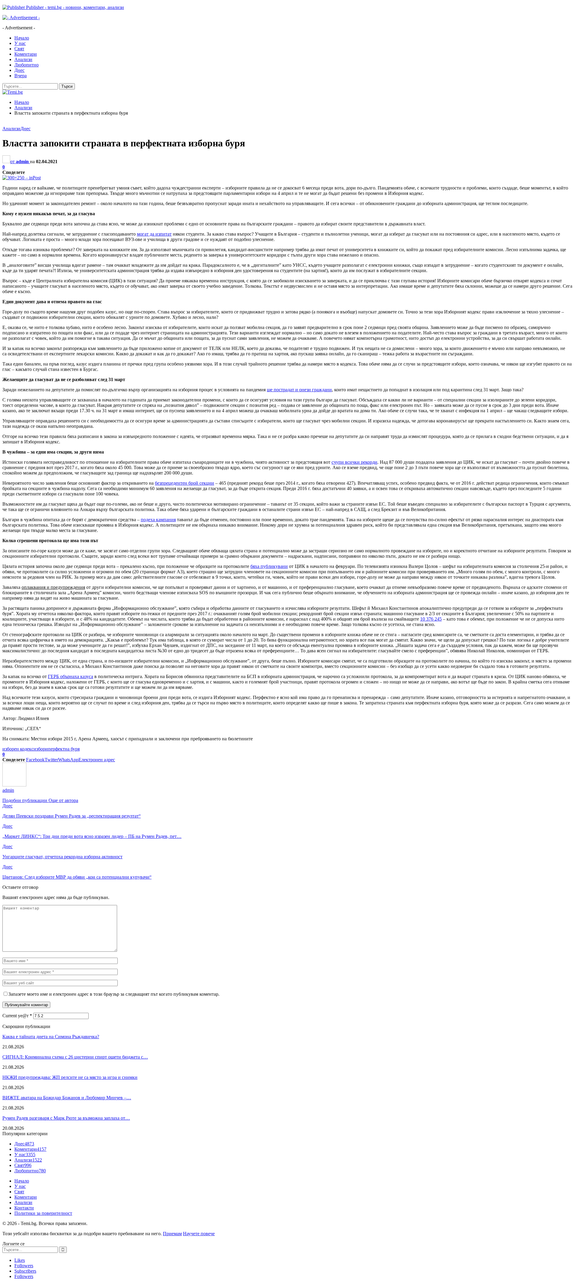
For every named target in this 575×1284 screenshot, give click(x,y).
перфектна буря (64, 748)
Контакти (24, 1207)
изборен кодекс (18, 748)
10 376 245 (431, 618)
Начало (21, 37)
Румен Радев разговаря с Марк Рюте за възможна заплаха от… (66, 1118)
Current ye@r (17, 1015)
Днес (19, 70)
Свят (19, 48)
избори (41, 748)
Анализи (23, 59)
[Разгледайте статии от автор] (14, 784)
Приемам (172, 1233)
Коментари (25, 54)
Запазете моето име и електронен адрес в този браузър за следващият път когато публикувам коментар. (114, 994)
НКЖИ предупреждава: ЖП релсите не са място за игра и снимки (69, 1077)
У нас (20, 43)
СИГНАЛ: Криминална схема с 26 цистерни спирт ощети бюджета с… (75, 1056)
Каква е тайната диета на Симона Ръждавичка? (50, 1036)
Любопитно (26, 64)
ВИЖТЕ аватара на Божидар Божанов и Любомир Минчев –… (66, 1097)
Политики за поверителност (43, 1213)
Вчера (20, 75)
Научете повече (199, 1233)
